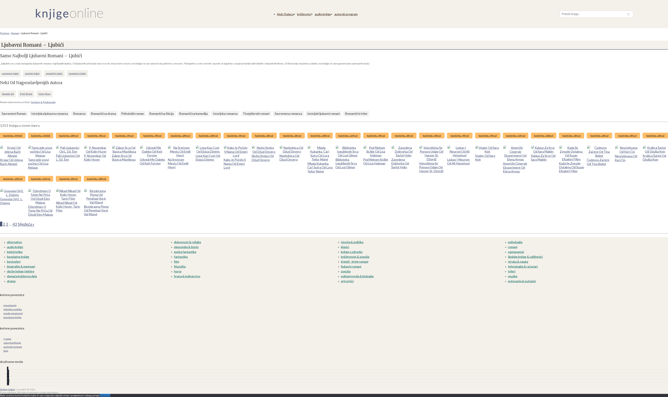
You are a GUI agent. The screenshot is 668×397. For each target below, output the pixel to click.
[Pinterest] (8, 371)
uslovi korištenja (12, 342)
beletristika (14, 252)
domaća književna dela (22, 276)
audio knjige (323, 14)
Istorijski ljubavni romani (323, 113)
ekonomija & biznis (186, 247)
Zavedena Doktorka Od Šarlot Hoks (400, 163)
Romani (15, 33)
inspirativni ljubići (77, 73)
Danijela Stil (8, 94)
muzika (512, 276)
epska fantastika (185, 252)
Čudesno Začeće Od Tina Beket (598, 162)
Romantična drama (103, 113)
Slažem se (105, 395)
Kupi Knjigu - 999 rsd (97, 135)
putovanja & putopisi (522, 281)
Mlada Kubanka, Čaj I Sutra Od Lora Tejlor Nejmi (320, 167)
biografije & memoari (21, 266)
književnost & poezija (355, 257)
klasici (345, 247)
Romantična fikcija (161, 113)
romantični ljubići (54, 73)
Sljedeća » (26, 224)
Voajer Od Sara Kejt (485, 157)
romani (512, 247)
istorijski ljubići (32, 73)
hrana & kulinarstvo (187, 276)
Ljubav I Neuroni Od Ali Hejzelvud (458, 161)
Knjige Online (7, 389)
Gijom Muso (44, 94)
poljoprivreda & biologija (357, 276)
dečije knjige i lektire (20, 271)
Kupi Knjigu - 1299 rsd (12, 179)
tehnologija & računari (523, 266)
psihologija (515, 242)
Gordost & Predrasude (43, 102)
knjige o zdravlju (352, 252)
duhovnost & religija (187, 242)
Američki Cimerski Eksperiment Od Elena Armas (515, 167)
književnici (304, 14)
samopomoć (516, 252)
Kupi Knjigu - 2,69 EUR (40, 135)
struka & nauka (518, 261)
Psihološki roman (132, 113)
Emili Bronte (26, 94)
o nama (7, 338)
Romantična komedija (193, 113)
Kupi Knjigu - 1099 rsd (68, 135)
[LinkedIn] (8, 377)
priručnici (347, 281)
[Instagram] (8, 374)
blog (5, 350)
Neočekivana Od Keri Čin (626, 158)
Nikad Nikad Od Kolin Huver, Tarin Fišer (68, 206)
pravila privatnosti (13, 313)
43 (15, 224)
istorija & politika (352, 242)
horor (178, 271)
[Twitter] (8, 380)
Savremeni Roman (14, 113)
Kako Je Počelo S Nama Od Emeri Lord (235, 163)
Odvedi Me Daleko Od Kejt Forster (152, 161)
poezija (346, 271)
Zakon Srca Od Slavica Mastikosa (124, 157)
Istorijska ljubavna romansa (49, 113)
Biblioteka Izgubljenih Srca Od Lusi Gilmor (346, 163)
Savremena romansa (288, 113)
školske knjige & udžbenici (525, 257)
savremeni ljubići (10, 73)
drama (11, 281)
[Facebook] (7, 368)
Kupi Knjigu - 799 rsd (124, 135)
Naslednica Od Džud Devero (289, 157)
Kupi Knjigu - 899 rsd (627, 135)
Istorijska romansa (225, 113)
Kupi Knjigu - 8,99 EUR (12, 135)
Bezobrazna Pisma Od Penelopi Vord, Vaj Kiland (96, 210)
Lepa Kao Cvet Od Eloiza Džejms (208, 157)
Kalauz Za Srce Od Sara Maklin (543, 157)
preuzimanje (10, 305)
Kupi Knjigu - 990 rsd (432, 135)
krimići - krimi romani (354, 261)
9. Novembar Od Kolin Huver (95, 157)
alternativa (14, 242)
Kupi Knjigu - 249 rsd (264, 135)
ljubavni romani (351, 266)
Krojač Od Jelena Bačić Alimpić (11, 162)
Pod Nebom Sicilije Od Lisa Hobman (375, 161)
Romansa (79, 113)
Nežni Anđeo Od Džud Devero (263, 158)
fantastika (181, 257)
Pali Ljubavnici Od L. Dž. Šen (68, 157)
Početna (4, 33)
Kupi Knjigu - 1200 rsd (543, 135)
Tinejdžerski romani (256, 113)
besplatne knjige (18, 257)
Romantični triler (356, 113)
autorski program (346, 14)
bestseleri (14, 261)
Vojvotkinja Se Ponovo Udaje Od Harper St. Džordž (431, 167)
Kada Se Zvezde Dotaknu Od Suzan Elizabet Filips (571, 167)
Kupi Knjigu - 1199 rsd (347, 135)
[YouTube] (8, 383)
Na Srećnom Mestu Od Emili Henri (178, 163)
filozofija (180, 266)
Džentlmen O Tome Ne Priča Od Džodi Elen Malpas (40, 210)
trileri (511, 271)
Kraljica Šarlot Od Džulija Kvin (654, 157)
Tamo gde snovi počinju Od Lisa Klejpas (38, 163)
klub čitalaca (285, 14)
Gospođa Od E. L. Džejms (11, 201)
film (176, 261)
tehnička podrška (12, 309)
